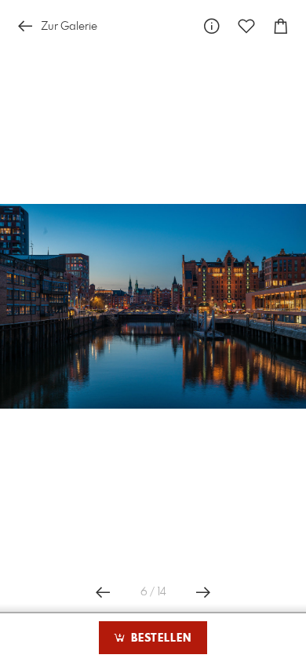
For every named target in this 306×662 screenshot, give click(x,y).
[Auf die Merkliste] (246, 26)
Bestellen (159, 638)
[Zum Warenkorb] (280, 26)
